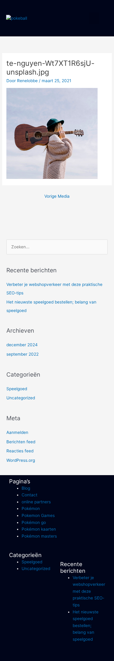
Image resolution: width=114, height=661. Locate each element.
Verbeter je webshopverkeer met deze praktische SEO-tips (89, 591)
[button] (94, 18)
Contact (29, 494)
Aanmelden (17, 432)
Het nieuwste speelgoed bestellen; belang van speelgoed (85, 625)
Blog (26, 488)
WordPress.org (20, 460)
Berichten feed (20, 441)
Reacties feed (19, 450)
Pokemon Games (38, 515)
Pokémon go (34, 522)
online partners (36, 501)
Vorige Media (57, 196)
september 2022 (22, 354)
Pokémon (31, 508)
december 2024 (22, 344)
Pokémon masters (39, 536)
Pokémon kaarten (39, 529)
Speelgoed (16, 388)
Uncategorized (20, 397)
